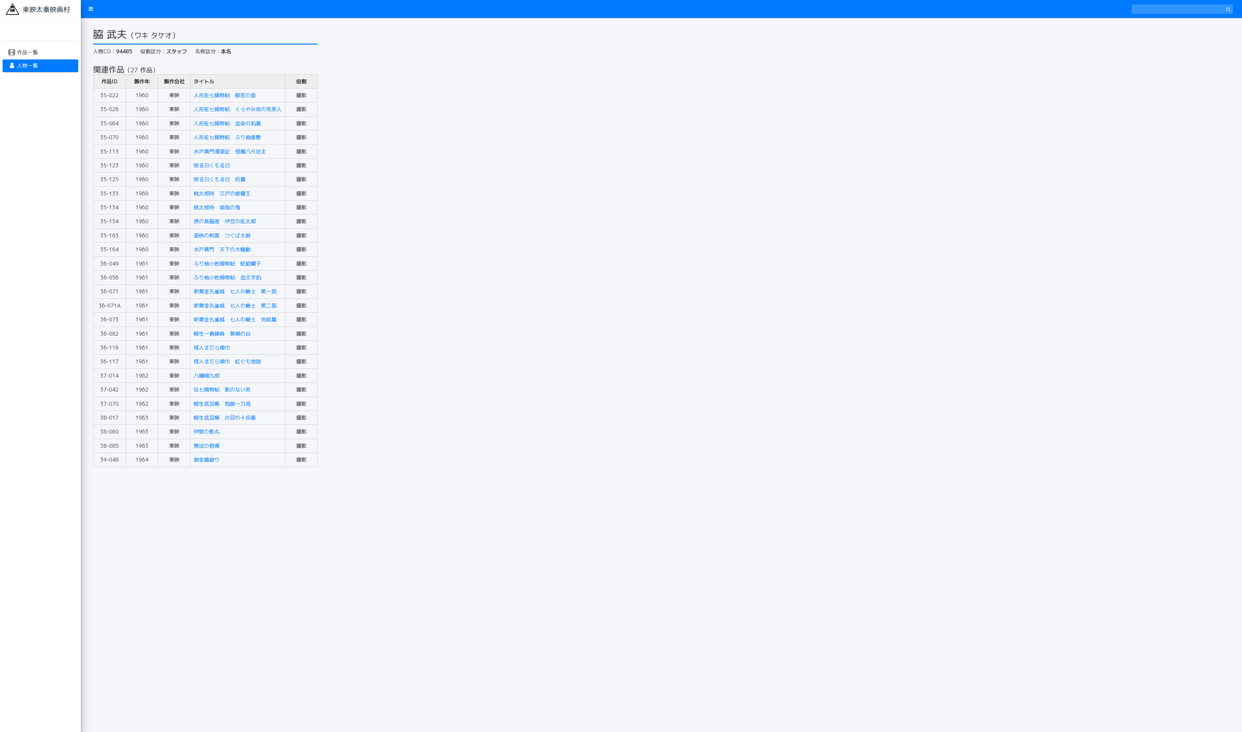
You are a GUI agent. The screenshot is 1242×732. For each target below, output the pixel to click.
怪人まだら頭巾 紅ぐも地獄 (227, 361)
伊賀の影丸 (207, 431)
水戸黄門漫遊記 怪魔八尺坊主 (230, 151)
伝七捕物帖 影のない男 (222, 389)
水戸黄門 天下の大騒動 (222, 249)
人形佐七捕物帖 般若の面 (225, 95)
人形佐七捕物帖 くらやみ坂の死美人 (238, 109)
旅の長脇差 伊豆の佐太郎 (225, 221)
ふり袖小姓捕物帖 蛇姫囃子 (227, 263)
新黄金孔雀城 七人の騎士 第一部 (235, 291)
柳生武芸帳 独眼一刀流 (222, 403)
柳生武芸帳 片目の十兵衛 (225, 417)
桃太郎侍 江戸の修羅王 (222, 193)
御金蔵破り (207, 459)
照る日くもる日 (212, 165)
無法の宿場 (207, 445)
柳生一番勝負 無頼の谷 (222, 333)
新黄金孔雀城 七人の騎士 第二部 (235, 305)
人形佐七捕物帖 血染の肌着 (227, 123)
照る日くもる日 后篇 (219, 179)
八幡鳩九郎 (207, 375)
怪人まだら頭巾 (212, 347)
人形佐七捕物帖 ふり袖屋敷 (227, 137)
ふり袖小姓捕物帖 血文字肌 (227, 277)
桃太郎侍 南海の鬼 (217, 207)
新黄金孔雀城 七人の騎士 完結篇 (235, 319)
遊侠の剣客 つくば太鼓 (222, 235)
